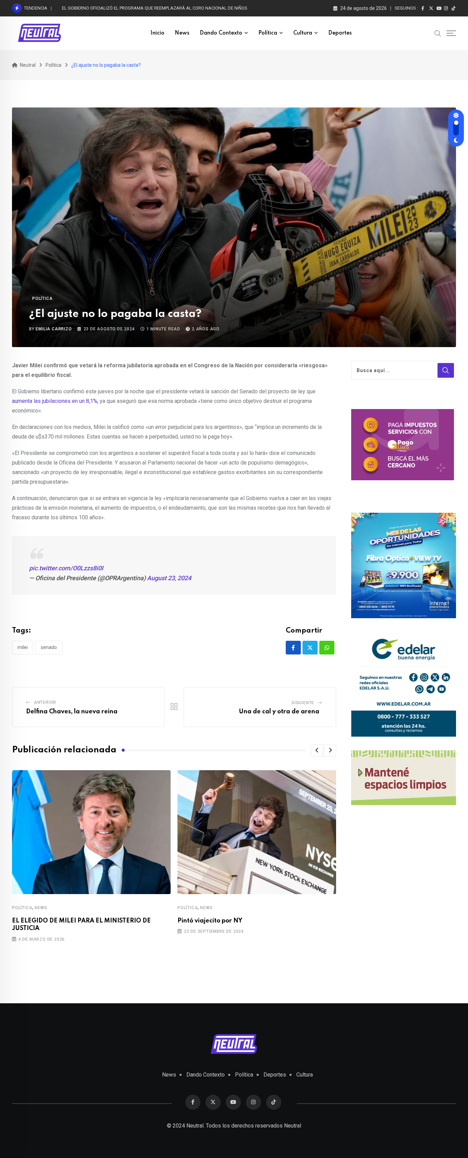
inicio (157, 33)
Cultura (302, 33)
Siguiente (303, 702)
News (182, 33)
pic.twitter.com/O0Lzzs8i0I (66, 568)
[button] (317, 750)
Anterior (45, 702)
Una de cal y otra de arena (280, 712)
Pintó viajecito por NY (211, 921)
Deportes (340, 33)
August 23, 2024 (169, 578)
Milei (22, 647)
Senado (49, 647)
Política (267, 33)
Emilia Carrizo (54, 329)
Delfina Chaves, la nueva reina (73, 712)
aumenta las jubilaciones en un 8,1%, (56, 401)
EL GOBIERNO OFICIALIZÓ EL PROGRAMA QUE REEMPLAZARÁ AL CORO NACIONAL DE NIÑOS (154, 8)
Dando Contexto (221, 33)
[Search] (437, 33)
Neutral (292, 1125)
